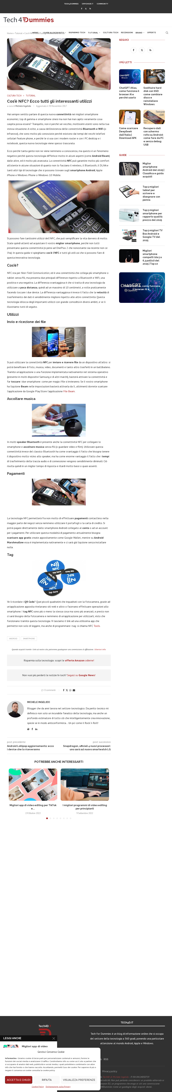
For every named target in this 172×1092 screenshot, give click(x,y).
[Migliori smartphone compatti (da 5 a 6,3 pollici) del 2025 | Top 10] (129, 256)
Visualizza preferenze (79, 1079)
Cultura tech (110, 33)
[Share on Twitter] (67, 690)
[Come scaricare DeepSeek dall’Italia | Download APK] (130, 117)
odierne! (79, 660)
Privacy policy (109, 1071)
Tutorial (93, 33)
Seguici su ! (81, 675)
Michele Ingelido (23, 106)
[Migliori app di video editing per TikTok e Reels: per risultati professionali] (33, 785)
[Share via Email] (74, 690)
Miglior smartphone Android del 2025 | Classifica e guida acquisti (153, 170)
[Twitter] (86, 9)
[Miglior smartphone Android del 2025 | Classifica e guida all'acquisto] (129, 168)
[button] (13, 796)
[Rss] (90, 9)
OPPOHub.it (87, 4)
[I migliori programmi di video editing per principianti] (85, 785)
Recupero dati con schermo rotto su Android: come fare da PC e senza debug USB (153, 136)
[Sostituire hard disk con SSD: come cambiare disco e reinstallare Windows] (154, 76)
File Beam (69, 391)
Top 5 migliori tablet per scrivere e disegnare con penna (151, 193)
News (35, 33)
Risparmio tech (77, 33)
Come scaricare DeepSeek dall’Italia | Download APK (128, 133)
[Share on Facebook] (63, 690)
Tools (97, 625)
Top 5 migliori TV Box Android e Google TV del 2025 (152, 235)
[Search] (167, 32)
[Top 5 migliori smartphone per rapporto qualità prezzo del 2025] (129, 215)
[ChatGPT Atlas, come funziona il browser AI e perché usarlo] (130, 76)
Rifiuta (47, 1079)
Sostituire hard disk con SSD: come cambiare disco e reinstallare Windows (152, 96)
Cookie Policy (38, 1086)
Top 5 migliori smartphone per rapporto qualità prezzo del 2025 (152, 215)
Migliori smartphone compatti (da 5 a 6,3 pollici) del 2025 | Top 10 (152, 257)
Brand (139, 33)
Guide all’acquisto (53, 33)
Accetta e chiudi (18, 1079)
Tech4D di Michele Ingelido (116, 1076)
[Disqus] (59, 871)
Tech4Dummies (71, 4)
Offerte (151, 33)
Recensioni (127, 33)
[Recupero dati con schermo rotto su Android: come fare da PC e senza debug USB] (154, 117)
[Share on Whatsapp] (70, 690)
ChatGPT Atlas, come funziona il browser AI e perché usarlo (129, 93)
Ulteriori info (100, 649)
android (13, 638)
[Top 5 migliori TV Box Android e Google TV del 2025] (129, 235)
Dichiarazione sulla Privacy (58, 1086)
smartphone (29, 638)
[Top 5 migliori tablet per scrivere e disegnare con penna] (129, 192)
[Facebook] (81, 9)
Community (102, 4)
